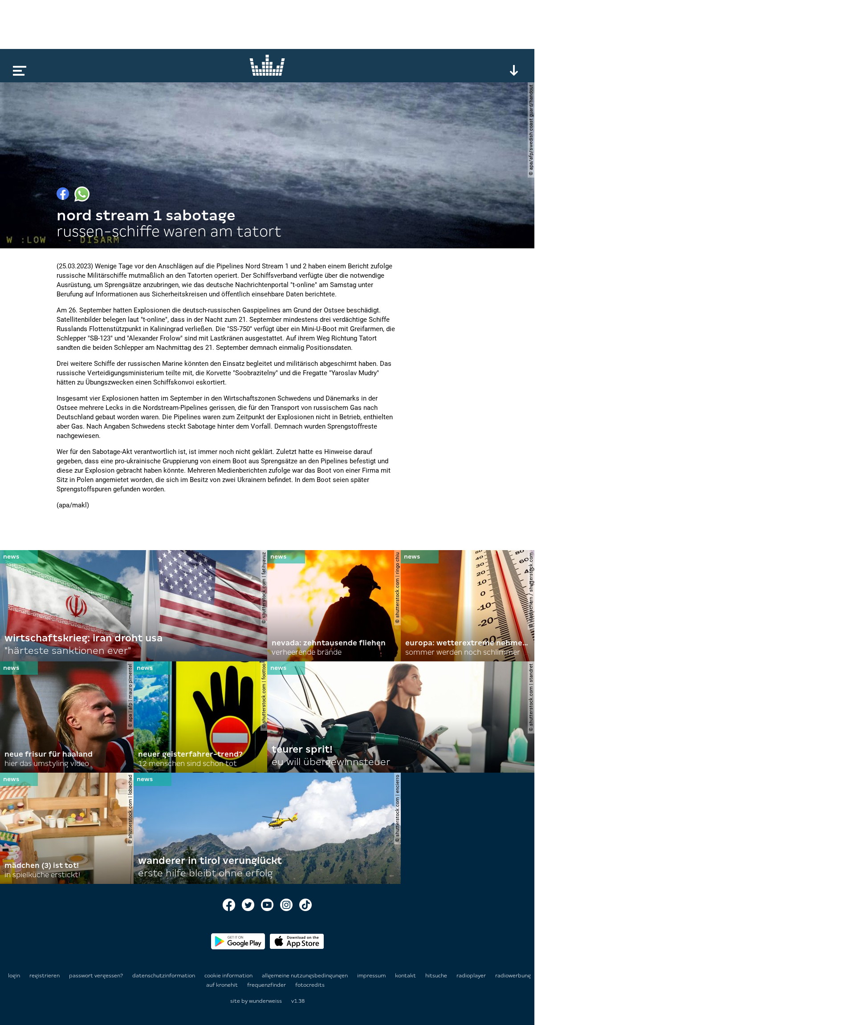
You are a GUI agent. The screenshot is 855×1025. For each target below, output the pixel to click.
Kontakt (406, 975)
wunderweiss (265, 1001)
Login (14, 975)
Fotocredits (310, 985)
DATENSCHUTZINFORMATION (164, 975)
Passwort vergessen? (96, 975)
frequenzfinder (267, 985)
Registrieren (44, 975)
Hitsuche (436, 975)
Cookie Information (229, 975)
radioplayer (471, 975)
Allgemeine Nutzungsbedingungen (305, 975)
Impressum (372, 975)
